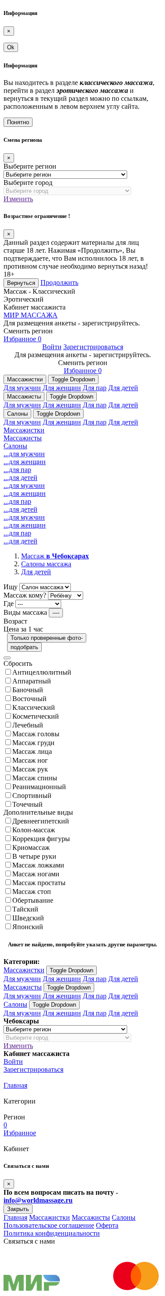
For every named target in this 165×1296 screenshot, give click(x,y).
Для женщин (62, 387)
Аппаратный (31, 681)
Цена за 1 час (23, 629)
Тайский (25, 909)
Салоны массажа (46, 564)
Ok (11, 47)
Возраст (15, 621)
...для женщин (25, 461)
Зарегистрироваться (93, 347)
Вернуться (21, 283)
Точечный (27, 804)
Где (9, 603)
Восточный (29, 698)
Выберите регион (30, 166)
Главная (15, 1085)
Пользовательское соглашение (49, 1225)
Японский (27, 926)
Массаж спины (34, 778)
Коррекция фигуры (41, 838)
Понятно (18, 122)
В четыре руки (34, 856)
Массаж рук (30, 769)
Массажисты (24, 396)
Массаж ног (30, 760)
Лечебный (27, 725)
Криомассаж (31, 847)
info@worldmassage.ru (38, 1200)
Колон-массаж (33, 830)
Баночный (27, 690)
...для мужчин (24, 454)
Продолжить (59, 282)
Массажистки (25, 379)
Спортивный (31, 795)
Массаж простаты (39, 882)
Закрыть (18, 1209)
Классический (33, 707)
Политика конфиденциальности (52, 1233)
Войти (52, 347)
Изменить (18, 199)
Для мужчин (22, 387)
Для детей (123, 387)
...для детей (20, 477)
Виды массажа (25, 612)
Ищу (11, 587)
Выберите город (28, 182)
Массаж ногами (35, 874)
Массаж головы (35, 734)
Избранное (22, 339)
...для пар (17, 469)
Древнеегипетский (40, 821)
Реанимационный (39, 786)
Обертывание (32, 900)
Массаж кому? (25, 595)
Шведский (28, 918)
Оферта (107, 1225)
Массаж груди (33, 742)
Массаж (55, 556)
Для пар (94, 387)
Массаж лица (32, 751)
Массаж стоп (31, 891)
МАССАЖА (31, 315)
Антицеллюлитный (41, 672)
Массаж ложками (38, 865)
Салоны (17, 413)
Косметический (35, 716)
